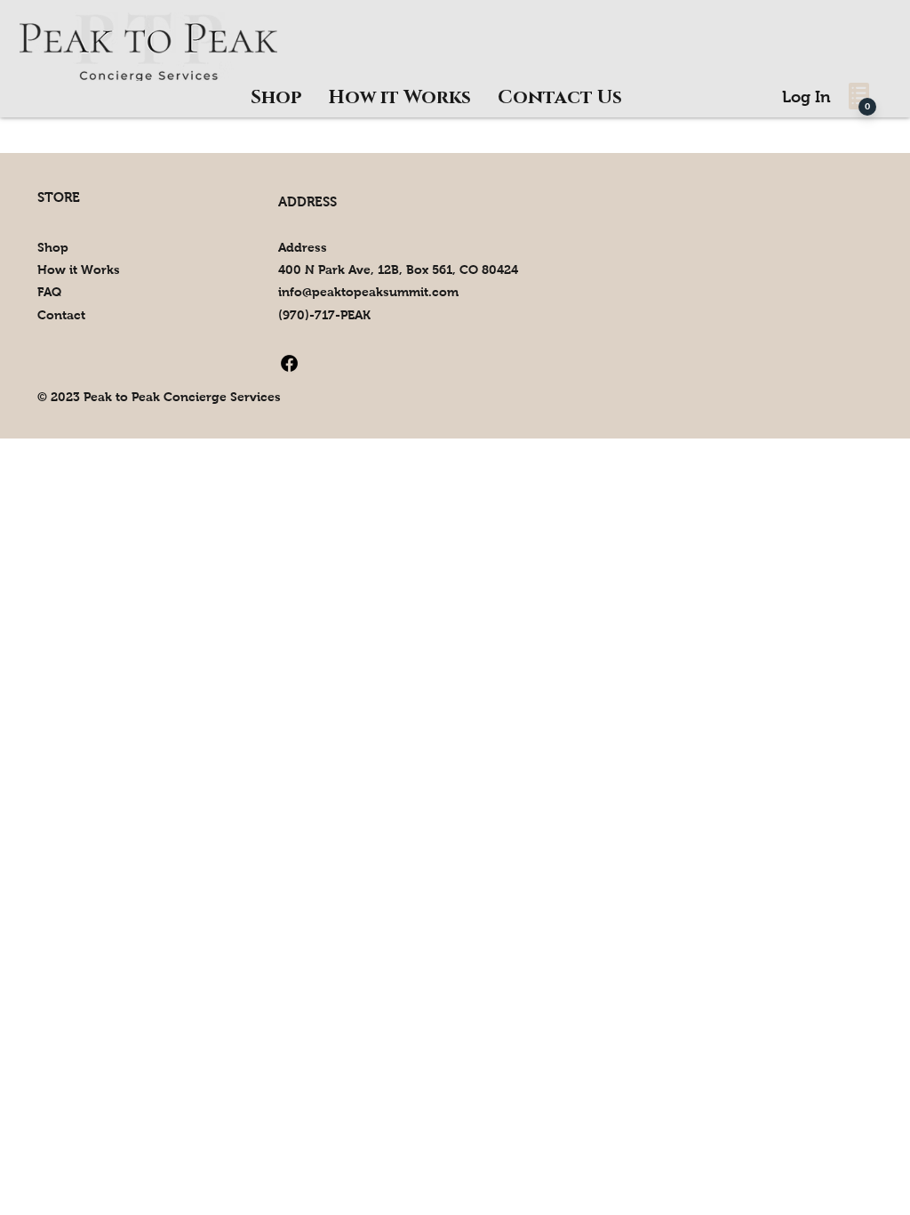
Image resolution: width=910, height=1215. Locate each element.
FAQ (49, 292)
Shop (52, 247)
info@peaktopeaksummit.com (368, 292)
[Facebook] (289, 363)
